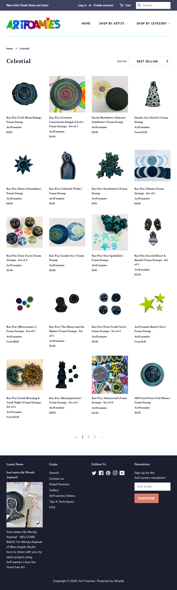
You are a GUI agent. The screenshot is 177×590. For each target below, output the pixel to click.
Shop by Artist (112, 23)
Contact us (56, 478)
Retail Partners (59, 484)
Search (54, 472)
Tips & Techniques (61, 501)
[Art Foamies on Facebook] (101, 474)
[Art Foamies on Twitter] (94, 474)
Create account (103, 5)
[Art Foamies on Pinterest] (108, 474)
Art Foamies (87, 581)
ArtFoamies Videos (62, 495)
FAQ (52, 507)
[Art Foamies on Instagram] (115, 474)
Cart (128, 5)
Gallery (54, 490)
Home (86, 23)
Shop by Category (152, 23)
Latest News (14, 464)
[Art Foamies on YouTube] (122, 474)
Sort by (122, 61)
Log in (82, 5)
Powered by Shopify (110, 581)
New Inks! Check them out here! (27, 5)
